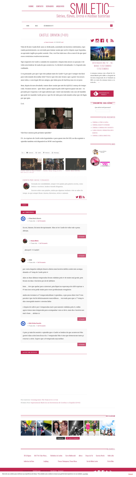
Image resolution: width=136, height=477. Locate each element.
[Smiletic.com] (68, 13)
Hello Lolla (111, 455)
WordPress (54, 471)
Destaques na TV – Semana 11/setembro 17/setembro (102, 65)
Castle (25, 205)
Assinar (83, 197)
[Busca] (111, 25)
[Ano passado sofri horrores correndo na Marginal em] (107, 428)
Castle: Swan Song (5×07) (52, 170)
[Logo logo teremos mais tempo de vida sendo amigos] (60, 428)
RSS (112, 41)
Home (27, 26)
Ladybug (46, 461)
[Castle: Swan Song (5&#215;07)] (53, 164)
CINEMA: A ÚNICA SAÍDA (100, 122)
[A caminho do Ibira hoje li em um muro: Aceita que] (91, 428)
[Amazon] (99, 155)
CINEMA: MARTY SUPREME (101, 125)
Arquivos (60, 6)
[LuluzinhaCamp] (95, 166)
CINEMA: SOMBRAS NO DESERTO (103, 127)
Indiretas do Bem (29, 461)
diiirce (80, 455)
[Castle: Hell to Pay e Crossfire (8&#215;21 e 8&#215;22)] (31, 164)
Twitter (77, 197)
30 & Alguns (27, 455)
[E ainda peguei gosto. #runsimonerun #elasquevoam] (76, 428)
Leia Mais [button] (85, 474)
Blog (36, 26)
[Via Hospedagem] (105, 166)
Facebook (80, 197)
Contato (39, 6)
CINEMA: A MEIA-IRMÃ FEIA (101, 135)
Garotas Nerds (100, 455)
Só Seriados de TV (48, 26)
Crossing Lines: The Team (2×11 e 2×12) (44, 400)
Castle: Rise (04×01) (72, 170)
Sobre (31, 6)
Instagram (97, 41)
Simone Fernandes (41, 180)
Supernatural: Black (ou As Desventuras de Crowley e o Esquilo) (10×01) (55, 402)
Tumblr (107, 41)
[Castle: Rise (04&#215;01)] (75, 164)
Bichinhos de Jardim (56, 455)
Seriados (50, 6)
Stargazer (61, 471)
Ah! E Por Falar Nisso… (40, 455)
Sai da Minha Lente (92, 461)
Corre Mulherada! (70, 455)
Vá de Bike (110, 461)
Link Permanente (41, 221)
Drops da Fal (89, 455)
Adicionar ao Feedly (104, 93)
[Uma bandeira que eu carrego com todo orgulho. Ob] (44, 428)
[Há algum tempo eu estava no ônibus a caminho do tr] (28, 428)
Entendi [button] (131, 474)
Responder (82, 236)
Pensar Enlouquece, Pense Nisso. (67, 461)
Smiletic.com (36, 471)
